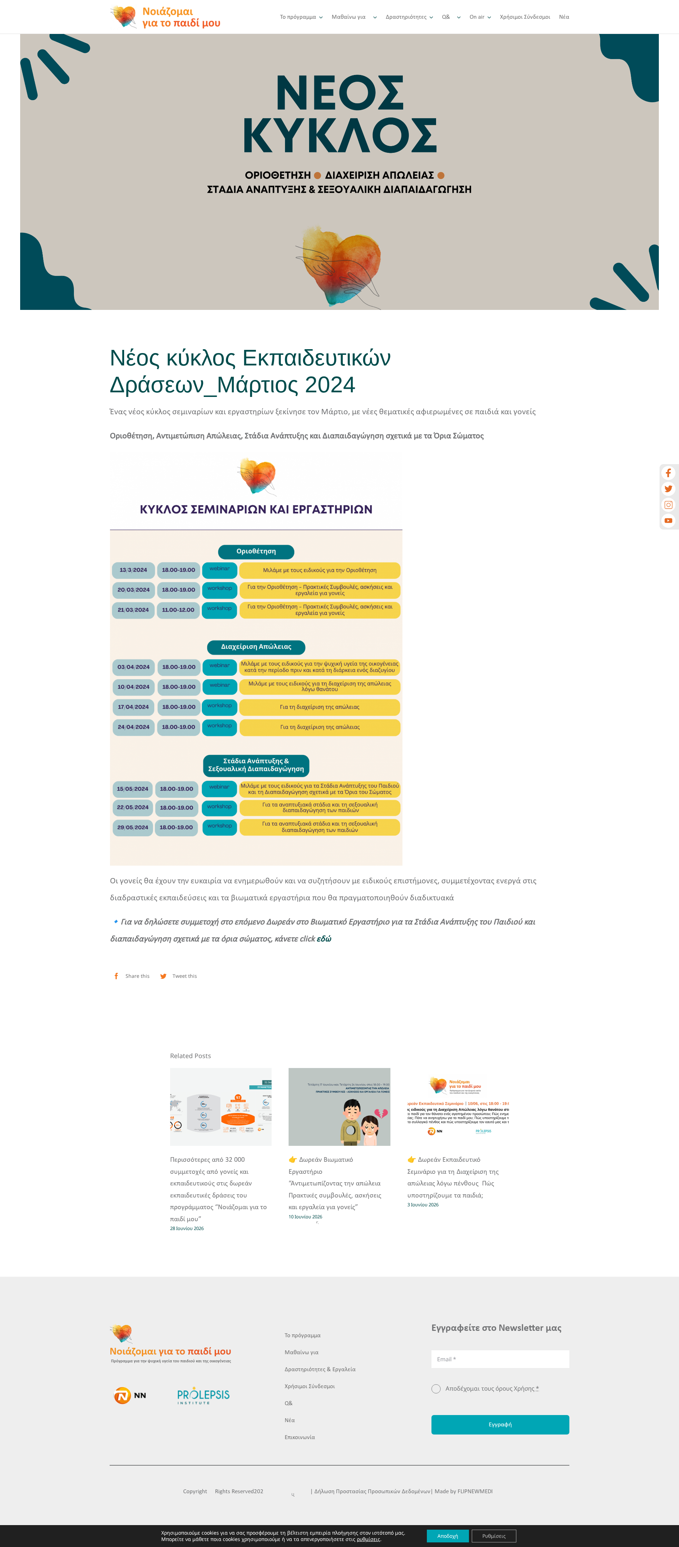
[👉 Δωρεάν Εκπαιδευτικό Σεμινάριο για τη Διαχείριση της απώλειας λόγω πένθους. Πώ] (458, 1107)
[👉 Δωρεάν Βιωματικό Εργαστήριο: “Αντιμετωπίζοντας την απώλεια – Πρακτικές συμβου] (339, 1107)
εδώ (324, 939)
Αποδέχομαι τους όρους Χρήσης (492, 1388)
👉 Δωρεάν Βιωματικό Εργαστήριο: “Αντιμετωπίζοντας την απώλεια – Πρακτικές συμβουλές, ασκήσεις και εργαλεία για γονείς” (337, 1183)
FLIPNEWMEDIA (477, 1492)
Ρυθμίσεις (494, 1535)
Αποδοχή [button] (447, 1535)
